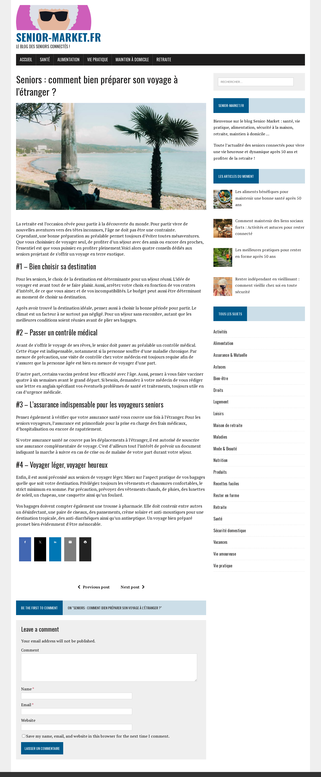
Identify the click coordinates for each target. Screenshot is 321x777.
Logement (220, 402)
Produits (220, 472)
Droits (218, 390)
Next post (130, 587)
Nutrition (220, 460)
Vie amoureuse (224, 554)
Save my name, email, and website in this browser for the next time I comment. (98, 736)
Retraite (163, 59)
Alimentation (68, 59)
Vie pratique (97, 59)
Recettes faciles (226, 484)
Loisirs (218, 413)
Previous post (96, 587)
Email (26, 704)
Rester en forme (226, 495)
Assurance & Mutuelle (230, 355)
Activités (220, 332)
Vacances (220, 542)
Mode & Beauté (225, 449)
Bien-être (220, 378)
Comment (30, 650)
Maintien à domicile (132, 59)
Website (28, 720)
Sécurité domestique (229, 530)
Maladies (220, 437)
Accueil (26, 59)
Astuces (219, 367)
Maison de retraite (227, 425)
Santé (45, 59)
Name (26, 689)
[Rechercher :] (256, 81)
